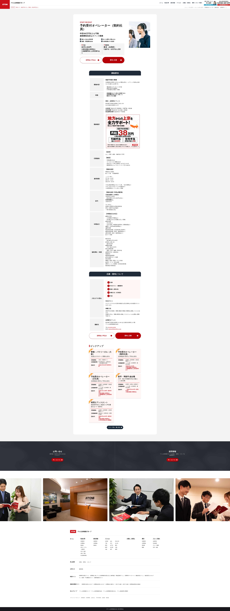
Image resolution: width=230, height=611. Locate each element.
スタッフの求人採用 (199, 7)
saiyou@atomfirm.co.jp (115, 329)
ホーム (186, 7)
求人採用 (191, 7)
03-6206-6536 (112, 327)
